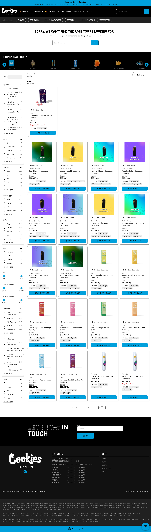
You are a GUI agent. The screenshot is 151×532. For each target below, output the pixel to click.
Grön (31, 113)
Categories (36, 11)
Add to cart (44, 133)
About (104, 458)
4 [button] (88, 408)
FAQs (104, 462)
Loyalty (89, 11)
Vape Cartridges (53, 20)
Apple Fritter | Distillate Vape (102, 328)
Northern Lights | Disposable (102, 171)
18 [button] (100, 408)
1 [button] (76, 408)
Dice (92, 273)
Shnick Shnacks (34, 169)
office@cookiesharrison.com (65, 461)
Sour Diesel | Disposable (38, 171)
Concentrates (86, 20)
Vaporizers (75, 68)
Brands (69, 11)
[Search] (146, 11)
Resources (77, 11)
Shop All (7, 20)
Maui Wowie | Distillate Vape (71, 328)
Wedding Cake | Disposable (132, 171)
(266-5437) (69, 458)
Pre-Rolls (34, 20)
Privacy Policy (132, 491)
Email (79, 425)
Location (60, 11)
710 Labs (94, 374)
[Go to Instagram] (25, 471)
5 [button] (92, 408)
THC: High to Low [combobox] (139, 75)
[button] (5, 77)
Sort (133, 72)
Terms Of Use (144, 491)
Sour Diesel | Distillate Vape (101, 275)
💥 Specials (50, 11)
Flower (21, 20)
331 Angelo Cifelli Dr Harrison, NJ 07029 (72, 464)
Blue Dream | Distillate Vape (40, 380)
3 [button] (84, 408)
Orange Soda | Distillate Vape (133, 328)
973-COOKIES (57, 458)
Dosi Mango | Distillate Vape (40, 328)
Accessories (104, 20)
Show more (8, 133)
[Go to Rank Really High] (75, 528)
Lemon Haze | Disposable (70, 171)
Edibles (70, 20)
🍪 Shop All (25, 11)
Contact (106, 465)
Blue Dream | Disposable (69, 223)
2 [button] (80, 408)
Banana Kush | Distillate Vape (133, 275)
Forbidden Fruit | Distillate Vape (72, 380)
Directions (107, 468)
